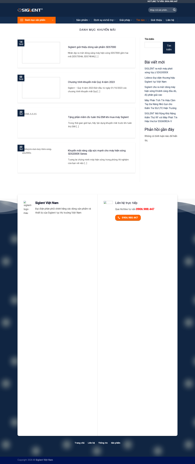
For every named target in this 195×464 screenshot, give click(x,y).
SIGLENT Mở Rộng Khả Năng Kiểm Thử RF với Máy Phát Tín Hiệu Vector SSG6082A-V (161, 117)
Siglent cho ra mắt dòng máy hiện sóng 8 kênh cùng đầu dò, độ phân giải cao (161, 91)
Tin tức (140, 20)
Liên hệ (170, 20)
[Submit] (174, 10)
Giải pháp (124, 20)
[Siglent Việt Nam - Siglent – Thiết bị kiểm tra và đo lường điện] (30, 10)
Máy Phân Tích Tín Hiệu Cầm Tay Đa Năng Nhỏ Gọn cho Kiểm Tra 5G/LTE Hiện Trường (160, 104)
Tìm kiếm (149, 39)
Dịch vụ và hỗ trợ (103, 20)
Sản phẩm (82, 20)
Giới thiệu (156, 20)
